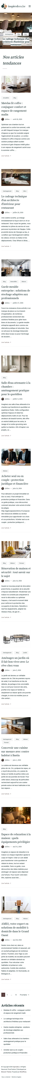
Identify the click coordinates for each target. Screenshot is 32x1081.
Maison (25, 34)
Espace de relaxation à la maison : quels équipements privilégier (16, 838)
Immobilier (15, 34)
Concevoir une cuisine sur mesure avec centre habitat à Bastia (15, 751)
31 (16, 995)
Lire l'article (5, 155)
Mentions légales (16, 1077)
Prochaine (23, 995)
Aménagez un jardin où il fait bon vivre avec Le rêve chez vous (15, 661)
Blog (6, 34)
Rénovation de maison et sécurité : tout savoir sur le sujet (16, 572)
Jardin (25, 652)
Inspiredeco (16, 1067)
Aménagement (7, 191)
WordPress (23, 1072)
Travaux (21, 563)
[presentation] (1, 30)
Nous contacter (6, 1077)
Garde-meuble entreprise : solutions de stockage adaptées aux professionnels (16, 42)
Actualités (6, 98)
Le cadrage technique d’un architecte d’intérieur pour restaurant (17, 1020)
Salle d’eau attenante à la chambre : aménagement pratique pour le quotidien (17, 1041)
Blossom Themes (6, 1072)
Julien (7, 119)
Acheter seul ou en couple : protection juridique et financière (14, 480)
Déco (24, 191)
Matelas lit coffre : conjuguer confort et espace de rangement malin (17, 1011)
